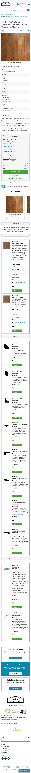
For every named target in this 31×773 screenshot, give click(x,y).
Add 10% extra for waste (9, 151)
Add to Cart (17, 290)
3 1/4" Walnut (23, 16)
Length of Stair (16, 272)
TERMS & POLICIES (6, 750)
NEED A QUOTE (5, 746)
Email (21, 30)
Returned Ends (15, 277)
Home (2, 14)
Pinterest (8, 758)
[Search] (28, 10)
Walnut (16, 16)
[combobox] (15, 10)
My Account (23, 4)
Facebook (2, 758)
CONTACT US (4, 744)
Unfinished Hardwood (11, 14)
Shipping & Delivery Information (15, 182)
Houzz (5, 758)
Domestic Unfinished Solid (7, 16)
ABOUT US (4, 748)
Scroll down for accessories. (15, 62)
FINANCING (4, 752)
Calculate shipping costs (9, 158)
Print (27, 30)
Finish (13, 266)
